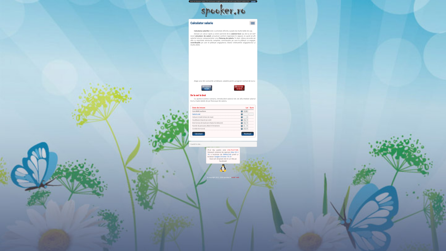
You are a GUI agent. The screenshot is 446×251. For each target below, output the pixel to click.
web (237, 177)
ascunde (253, 1)
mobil (233, 177)
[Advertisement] (223, 63)
